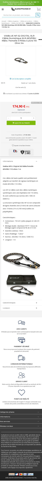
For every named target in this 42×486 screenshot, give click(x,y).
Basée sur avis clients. (28, 83)
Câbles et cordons (26, 21)
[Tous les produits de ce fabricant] (40, 39)
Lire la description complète (21, 79)
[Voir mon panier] (39, 9)
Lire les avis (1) (21, 87)
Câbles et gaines (13, 21)
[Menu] (2, 9)
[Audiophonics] (21, 9)
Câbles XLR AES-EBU (17, 23)
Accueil (4, 21)
